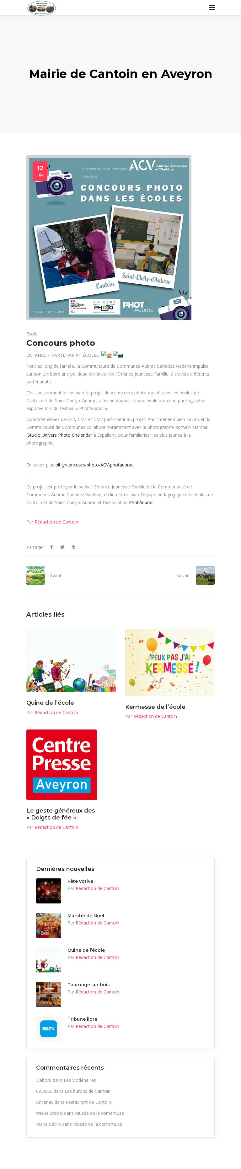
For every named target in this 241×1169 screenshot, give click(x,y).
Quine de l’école (50, 702)
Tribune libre (82, 1019)
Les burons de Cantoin (87, 1091)
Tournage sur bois (88, 984)
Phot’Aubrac (141, 502)
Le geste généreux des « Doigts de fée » (60, 814)
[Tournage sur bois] (48, 994)
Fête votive (80, 881)
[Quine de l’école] (71, 660)
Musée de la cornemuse (99, 1113)
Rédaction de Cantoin (56, 522)
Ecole (31, 334)
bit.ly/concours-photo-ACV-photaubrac (94, 465)
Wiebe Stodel (49, 1113)
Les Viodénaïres (80, 1080)
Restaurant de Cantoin (88, 1102)
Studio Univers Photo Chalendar (60, 435)
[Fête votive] (48, 890)
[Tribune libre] (48, 1028)
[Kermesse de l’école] (170, 662)
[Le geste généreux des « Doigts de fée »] (61, 764)
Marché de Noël (85, 916)
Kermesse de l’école (155, 706)
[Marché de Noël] (48, 925)
